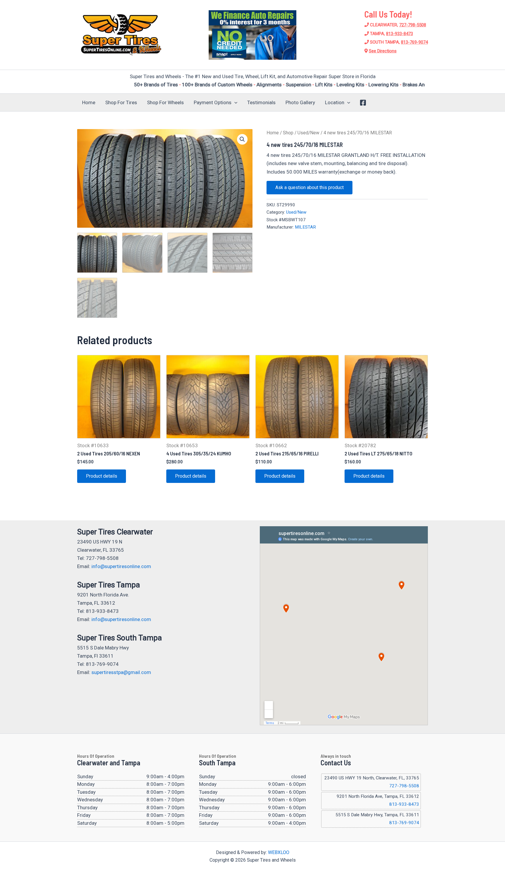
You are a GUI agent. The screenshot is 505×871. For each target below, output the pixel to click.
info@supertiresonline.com (121, 566)
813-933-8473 (399, 33)
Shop (288, 133)
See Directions (383, 51)
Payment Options (212, 102)
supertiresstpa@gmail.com (121, 672)
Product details (101, 476)
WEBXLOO (278, 852)
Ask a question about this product (309, 187)
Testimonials (261, 102)
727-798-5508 (412, 25)
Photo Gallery (300, 102)
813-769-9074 (414, 42)
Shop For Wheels (165, 102)
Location (334, 102)
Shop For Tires (121, 102)
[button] (234, 102)
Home (88, 102)
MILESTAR (305, 227)
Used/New (308, 133)
